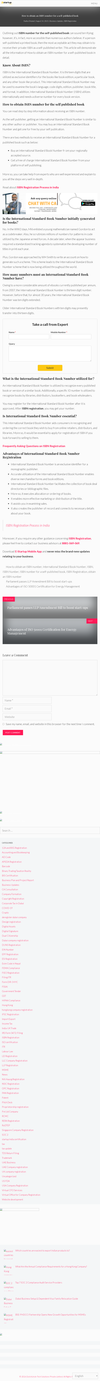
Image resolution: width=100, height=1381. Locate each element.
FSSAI (5, 986)
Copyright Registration (13, 898)
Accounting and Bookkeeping (16, 852)
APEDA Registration (12, 861)
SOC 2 (5, 1134)
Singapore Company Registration (17, 1130)
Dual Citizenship (10, 935)
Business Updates (56, 21)
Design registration (11, 921)
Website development (12, 1199)
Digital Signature (10, 931)
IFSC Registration (10, 1014)
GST (4, 996)
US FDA (6, 1181)
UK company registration (14, 1171)
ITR (3, 1046)
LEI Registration (9, 1056)
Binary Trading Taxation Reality (16, 871)
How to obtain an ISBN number (24, 566)
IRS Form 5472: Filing (12, 1033)
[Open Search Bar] (81, 3)
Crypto (5, 912)
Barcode (6, 866)
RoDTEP (6, 1125)
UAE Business (8, 1162)
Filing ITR (6, 977)
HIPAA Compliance (11, 1000)
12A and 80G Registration (14, 847)
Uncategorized (9, 1176)
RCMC (5, 1116)
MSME (5, 1070)
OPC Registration (10, 1088)
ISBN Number (11, 571)
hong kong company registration (17, 1009)
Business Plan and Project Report (18, 880)
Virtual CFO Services (12, 1190)
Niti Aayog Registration (13, 1079)
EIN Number (8, 949)
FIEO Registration (10, 972)
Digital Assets (8, 926)
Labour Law (7, 1051)
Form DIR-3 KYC (10, 982)
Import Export (8, 1019)
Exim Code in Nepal (11, 963)
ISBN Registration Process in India (38, 187)
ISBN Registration (70, 21)
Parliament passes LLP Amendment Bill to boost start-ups (39, 581)
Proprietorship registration (15, 1107)
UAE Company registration (15, 1167)
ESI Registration (9, 958)
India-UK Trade (9, 1028)
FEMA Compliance (11, 968)
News (5, 1074)
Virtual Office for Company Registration (21, 1194)
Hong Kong (7, 1005)
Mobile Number (59, 332)
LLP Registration (10, 1065)
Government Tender (11, 991)
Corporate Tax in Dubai (13, 903)
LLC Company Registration (14, 1060)
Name (12, 332)
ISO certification (10, 1042)
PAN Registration (10, 1093)
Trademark (7, 1158)
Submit (50, 367)
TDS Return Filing (10, 1153)
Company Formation (11, 894)
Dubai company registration (15, 940)
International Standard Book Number (64, 566)
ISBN (90, 566)
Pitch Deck (7, 1102)
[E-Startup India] (7, 3)
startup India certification (14, 1139)
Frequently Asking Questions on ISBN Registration (34, 446)
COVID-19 (7, 908)
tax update (7, 1148)
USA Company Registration (15, 1185)
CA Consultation (10, 889)
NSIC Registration (10, 1083)
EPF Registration (10, 954)
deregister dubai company (14, 917)
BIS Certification (10, 875)
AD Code (6, 857)
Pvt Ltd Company (10, 1111)
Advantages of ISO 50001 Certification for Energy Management (43, 586)
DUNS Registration (11, 945)
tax (3, 1144)
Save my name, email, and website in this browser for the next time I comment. (50, 724)
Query (12, 344)
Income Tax (7, 1023)
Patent (5, 1097)
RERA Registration (11, 1120)
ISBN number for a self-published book (42, 571)
